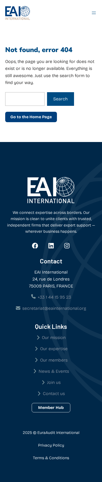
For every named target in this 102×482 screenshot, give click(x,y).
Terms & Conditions (51, 457)
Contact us (54, 393)
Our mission (54, 337)
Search (60, 99)
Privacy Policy (51, 445)
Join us (54, 382)
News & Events (54, 371)
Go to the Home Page (31, 116)
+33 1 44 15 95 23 (54, 297)
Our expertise (54, 348)
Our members (54, 360)
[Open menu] (94, 13)
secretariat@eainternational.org (54, 308)
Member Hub (51, 407)
